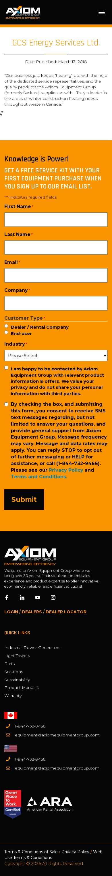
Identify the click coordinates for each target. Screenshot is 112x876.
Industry (15, 344)
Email (12, 262)
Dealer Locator (66, 611)
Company (17, 290)
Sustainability (17, 679)
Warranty (13, 695)
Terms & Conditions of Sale (31, 851)
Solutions (13, 671)
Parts (9, 663)
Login (11, 611)
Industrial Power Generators (32, 647)
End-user (21, 333)
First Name (18, 206)
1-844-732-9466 (30, 726)
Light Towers (17, 655)
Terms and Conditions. (39, 476)
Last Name (18, 234)
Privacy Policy (66, 470)
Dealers (32, 611)
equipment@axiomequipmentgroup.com (57, 735)
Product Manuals (21, 687)
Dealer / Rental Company (40, 327)
